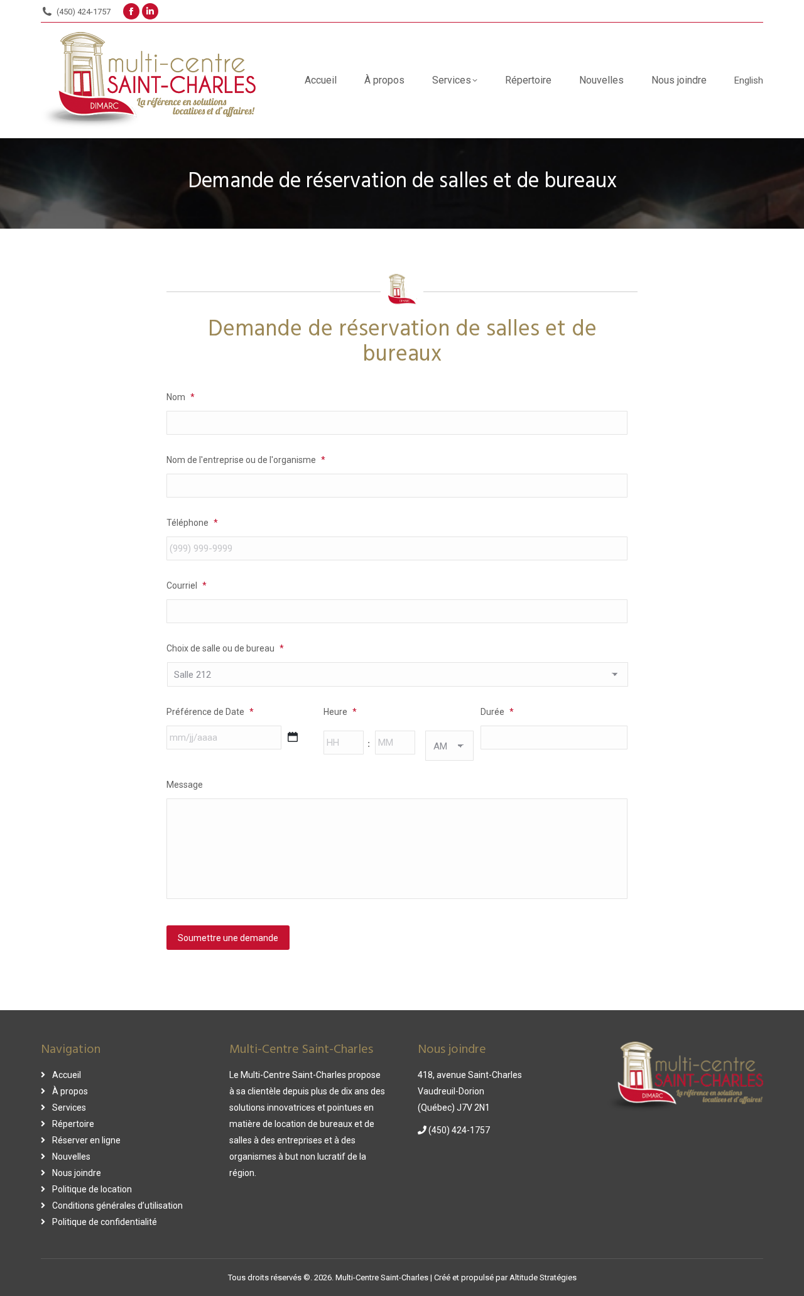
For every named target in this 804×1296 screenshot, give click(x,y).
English (748, 80)
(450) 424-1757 (84, 11)
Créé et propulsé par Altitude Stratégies (505, 1277)
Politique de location (92, 1189)
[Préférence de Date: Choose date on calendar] (292, 737)
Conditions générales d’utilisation (117, 1206)
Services (69, 1108)
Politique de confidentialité (104, 1222)
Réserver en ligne (86, 1140)
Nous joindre (76, 1173)
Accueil (66, 1075)
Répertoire (73, 1124)
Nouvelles (71, 1157)
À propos (70, 1091)
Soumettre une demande (228, 938)
